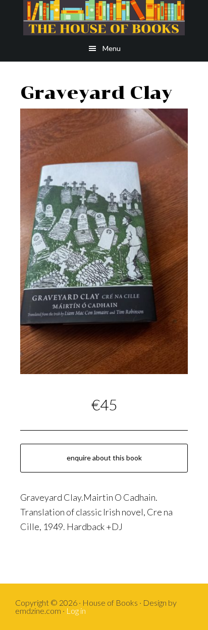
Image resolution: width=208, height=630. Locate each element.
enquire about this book (104, 457)
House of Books (104, 17)
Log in (76, 610)
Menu (111, 48)
